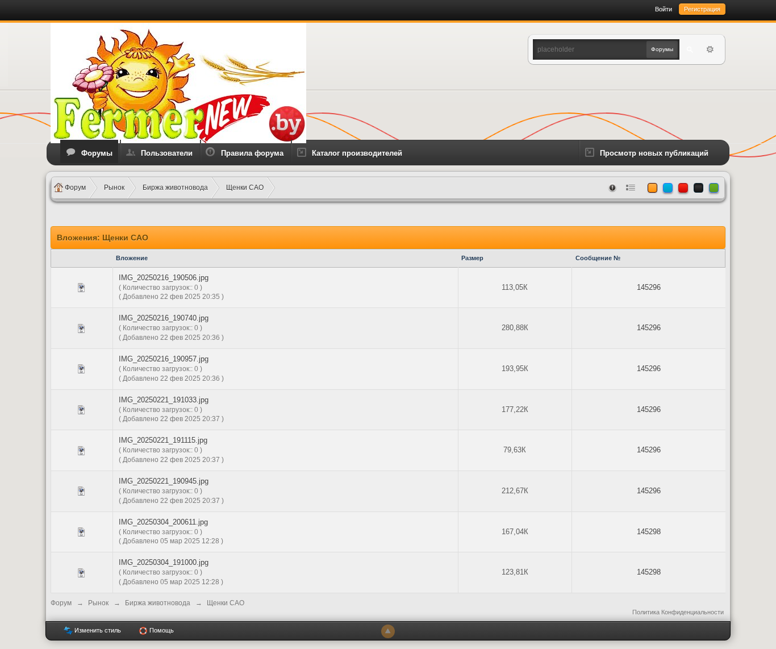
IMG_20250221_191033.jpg (163, 400)
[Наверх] (388, 631)
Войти (663, 9)
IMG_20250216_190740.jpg (163, 318)
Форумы (96, 153)
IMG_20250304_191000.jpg (163, 562)
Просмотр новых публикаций (654, 153)
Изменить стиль (97, 630)
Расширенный (710, 49)
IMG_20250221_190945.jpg (163, 481)
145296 (649, 287)
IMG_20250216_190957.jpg (163, 359)
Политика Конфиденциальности (678, 612)
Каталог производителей (357, 153)
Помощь (161, 630)
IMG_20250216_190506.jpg (163, 277)
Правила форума (252, 153)
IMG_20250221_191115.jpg (163, 440)
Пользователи (167, 153)
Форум (61, 603)
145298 (649, 531)
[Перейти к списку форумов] (178, 82)
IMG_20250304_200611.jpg (163, 522)
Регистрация (702, 9)
